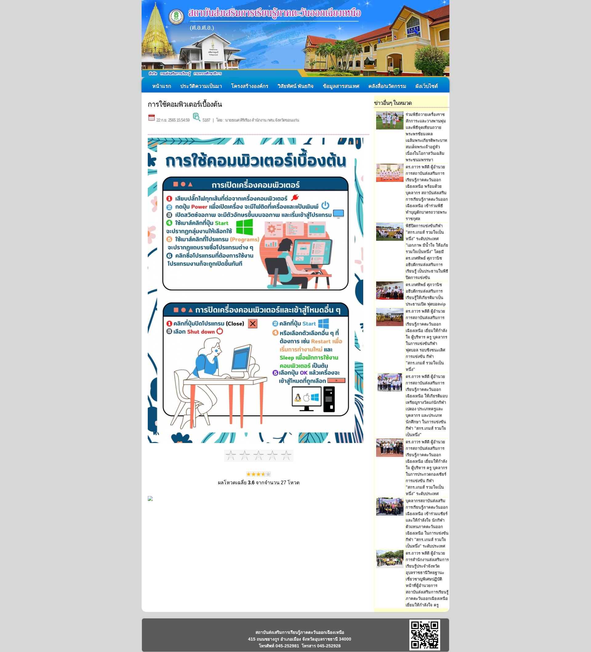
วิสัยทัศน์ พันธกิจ (296, 86)
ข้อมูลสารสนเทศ (341, 86)
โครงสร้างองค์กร (249, 86)
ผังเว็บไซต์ (427, 86)
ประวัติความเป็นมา (201, 86)
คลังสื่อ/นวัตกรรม (387, 86)
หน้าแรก (161, 86)
